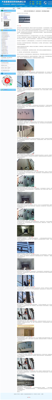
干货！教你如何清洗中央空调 (5, 70)
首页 (15, 6)
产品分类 (25, 6)
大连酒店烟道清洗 (4, 33)
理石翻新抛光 (4, 42)
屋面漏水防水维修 (4, 50)
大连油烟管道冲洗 (4, 37)
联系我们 (41, 6)
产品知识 (31, 6)
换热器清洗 (3, 40)
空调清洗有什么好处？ (4, 65)
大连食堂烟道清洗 (4, 32)
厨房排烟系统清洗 (4, 39)
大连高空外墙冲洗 (4, 47)
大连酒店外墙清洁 (4, 49)
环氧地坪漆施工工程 (5, 53)
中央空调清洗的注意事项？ (5, 62)
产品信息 (20, 6)
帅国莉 (42, 394)
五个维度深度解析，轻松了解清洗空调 (6, 57)
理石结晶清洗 (4, 43)
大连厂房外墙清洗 (4, 46)
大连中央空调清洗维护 (5, 36)
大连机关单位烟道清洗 (5, 35)
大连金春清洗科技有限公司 (21, 74)
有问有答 (36, 6)
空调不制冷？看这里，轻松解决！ (6, 67)
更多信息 (18, 391)
